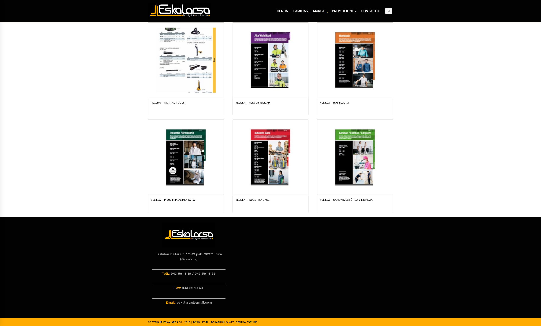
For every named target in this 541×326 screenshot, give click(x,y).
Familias (300, 11)
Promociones (344, 11)
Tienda (282, 11)
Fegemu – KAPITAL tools (168, 102)
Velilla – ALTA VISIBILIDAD (252, 102)
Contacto (370, 11)
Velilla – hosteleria (334, 102)
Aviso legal (201, 322)
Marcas (319, 11)
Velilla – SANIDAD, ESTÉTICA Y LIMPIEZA (346, 199)
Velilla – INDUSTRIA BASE (252, 199)
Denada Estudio (247, 322)
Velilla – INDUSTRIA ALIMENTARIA (173, 199)
